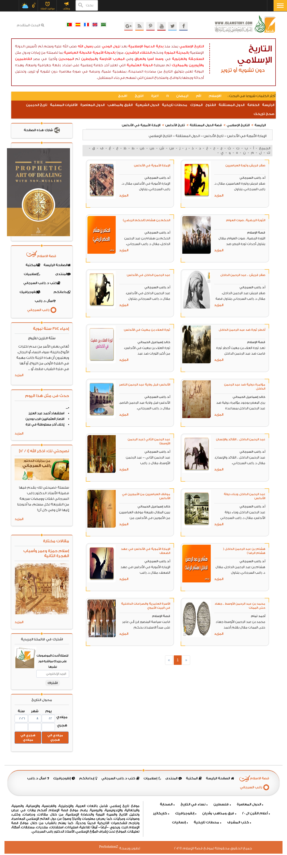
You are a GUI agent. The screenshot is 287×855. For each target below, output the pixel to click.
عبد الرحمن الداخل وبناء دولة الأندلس (244, 496)
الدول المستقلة (231, 105)
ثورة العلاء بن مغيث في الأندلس (147, 329)
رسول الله (85, 46)
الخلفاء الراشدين (138, 53)
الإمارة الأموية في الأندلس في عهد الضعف (145, 551)
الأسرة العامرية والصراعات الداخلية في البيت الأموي (145, 605)
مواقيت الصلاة (48, 9)
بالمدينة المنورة (176, 53)
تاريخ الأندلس (175, 125)
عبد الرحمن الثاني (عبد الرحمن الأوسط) (149, 441)
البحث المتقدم (28, 25)
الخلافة (253, 105)
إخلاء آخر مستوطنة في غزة (45, 424)
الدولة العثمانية (139, 65)
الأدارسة (105, 59)
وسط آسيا (155, 59)
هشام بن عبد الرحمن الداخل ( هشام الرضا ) (244, 551)
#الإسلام (215, 96)
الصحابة (166, 804)
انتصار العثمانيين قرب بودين (45, 419)
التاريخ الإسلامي (191, 46)
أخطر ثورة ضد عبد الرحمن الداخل (242, 329)
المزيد (218, 195)
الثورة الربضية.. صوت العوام (245, 220)
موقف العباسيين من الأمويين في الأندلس (146, 496)
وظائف (66, 9)
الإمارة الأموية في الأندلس (141, 125)
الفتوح (210, 105)
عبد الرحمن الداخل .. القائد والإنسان (240, 439)
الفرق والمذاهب (120, 105)
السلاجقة (196, 59)
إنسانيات (179, 822)
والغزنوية (179, 59)
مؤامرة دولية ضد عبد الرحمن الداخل (244, 386)
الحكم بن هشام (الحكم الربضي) (146, 220)
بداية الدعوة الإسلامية (145, 46)
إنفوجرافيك (184, 813)
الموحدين (66, 59)
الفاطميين (23, 59)
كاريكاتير (160, 813)
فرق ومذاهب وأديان (218, 813)
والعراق (140, 59)
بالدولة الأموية (104, 53)
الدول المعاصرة (92, 105)
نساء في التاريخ (192, 804)
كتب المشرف (238, 822)
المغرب (118, 59)
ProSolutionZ (111, 847)
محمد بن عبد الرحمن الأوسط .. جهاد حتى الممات (240, 605)
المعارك (196, 105)
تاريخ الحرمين (36, 105)
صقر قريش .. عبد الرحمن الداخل (242, 275)
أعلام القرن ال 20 (255, 813)
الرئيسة (268, 105)
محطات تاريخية (174, 105)
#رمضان (182, 96)
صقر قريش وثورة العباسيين (245, 165)
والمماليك (180, 65)
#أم (198, 96)
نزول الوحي (111, 46)
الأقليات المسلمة (63, 105)
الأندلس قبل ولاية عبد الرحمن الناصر (144, 384)
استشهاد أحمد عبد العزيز (46, 413)
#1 (167, 96)
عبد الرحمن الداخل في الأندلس (148, 275)
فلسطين (221, 804)
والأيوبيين (196, 65)
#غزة (155, 96)
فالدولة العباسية (78, 53)
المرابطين (88, 59)
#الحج (122, 96)
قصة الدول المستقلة (206, 125)
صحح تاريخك (264, 114)
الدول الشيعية (147, 105)
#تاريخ (139, 96)
